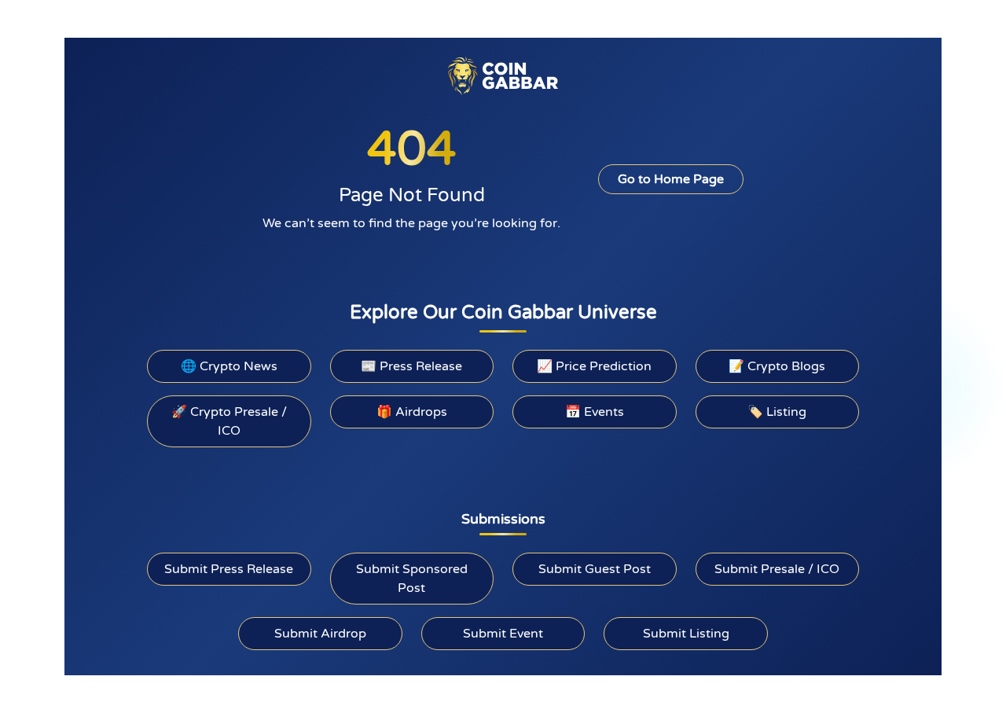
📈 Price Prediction (594, 366)
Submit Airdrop (320, 633)
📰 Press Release (411, 366)
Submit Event (503, 633)
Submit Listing (686, 633)
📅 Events (594, 412)
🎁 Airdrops (411, 412)
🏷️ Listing (776, 412)
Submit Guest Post (594, 569)
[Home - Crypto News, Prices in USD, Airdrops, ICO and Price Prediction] (503, 75)
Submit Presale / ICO (776, 569)
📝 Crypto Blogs (777, 366)
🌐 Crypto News (229, 366)
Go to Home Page (671, 179)
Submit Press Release (228, 569)
